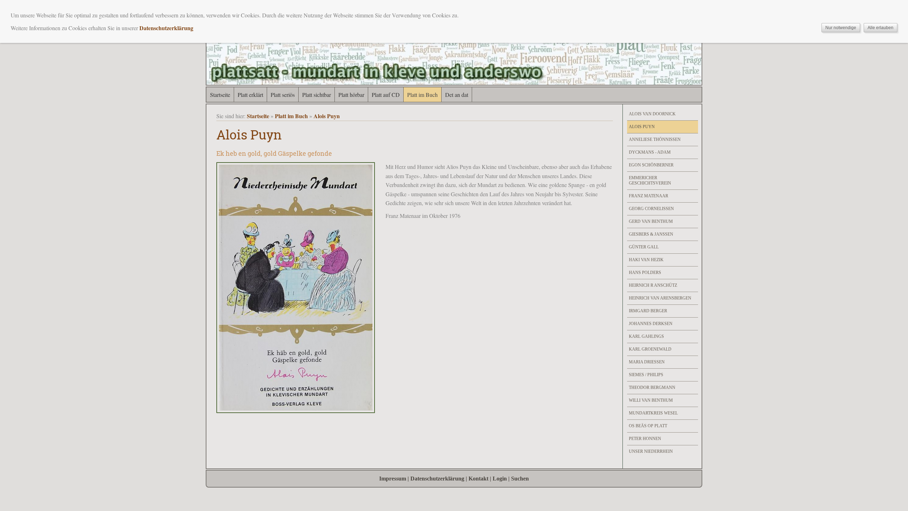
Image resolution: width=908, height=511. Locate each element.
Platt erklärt (250, 94)
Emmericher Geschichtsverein (650, 180)
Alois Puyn (327, 116)
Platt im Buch (422, 94)
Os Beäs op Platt (648, 425)
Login (500, 479)
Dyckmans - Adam (650, 152)
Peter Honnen (645, 438)
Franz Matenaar (648, 195)
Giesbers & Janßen (651, 234)
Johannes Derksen (650, 323)
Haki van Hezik (646, 259)
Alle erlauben (880, 27)
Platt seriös (283, 94)
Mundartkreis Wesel (653, 413)
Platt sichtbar (316, 94)
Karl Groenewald (650, 349)
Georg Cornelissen (651, 208)
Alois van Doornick (652, 113)
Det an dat (456, 94)
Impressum (392, 479)
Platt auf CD (386, 94)
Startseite (220, 94)
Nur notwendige (840, 27)
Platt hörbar (351, 94)
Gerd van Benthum (651, 221)
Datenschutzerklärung (437, 479)
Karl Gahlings (646, 336)
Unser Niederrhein (651, 451)
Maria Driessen (647, 361)
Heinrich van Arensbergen (660, 298)
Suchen (520, 479)
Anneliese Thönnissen (655, 139)
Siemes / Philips (646, 374)
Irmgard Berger (648, 310)
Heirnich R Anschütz (653, 285)
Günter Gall (644, 246)
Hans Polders (645, 272)
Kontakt (478, 479)
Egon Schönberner (651, 165)
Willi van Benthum (651, 400)
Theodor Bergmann (652, 387)
